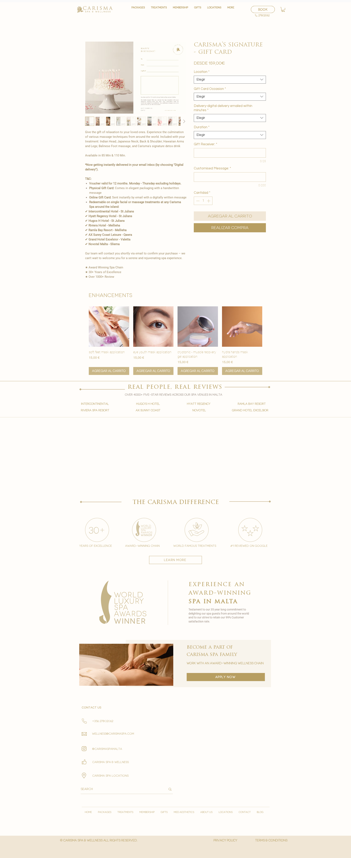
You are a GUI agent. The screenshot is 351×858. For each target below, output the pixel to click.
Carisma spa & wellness (110, 762)
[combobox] (230, 80)
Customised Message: (212, 168)
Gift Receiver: (205, 144)
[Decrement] (197, 201)
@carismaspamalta (107, 749)
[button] (159, 9)
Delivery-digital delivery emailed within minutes (223, 108)
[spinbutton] (203, 201)
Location (201, 72)
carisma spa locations (110, 775)
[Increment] (209, 201)
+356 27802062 (102, 721)
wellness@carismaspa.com (113, 733)
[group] (175, 340)
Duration (201, 127)
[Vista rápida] (109, 326)
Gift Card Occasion (210, 89)
